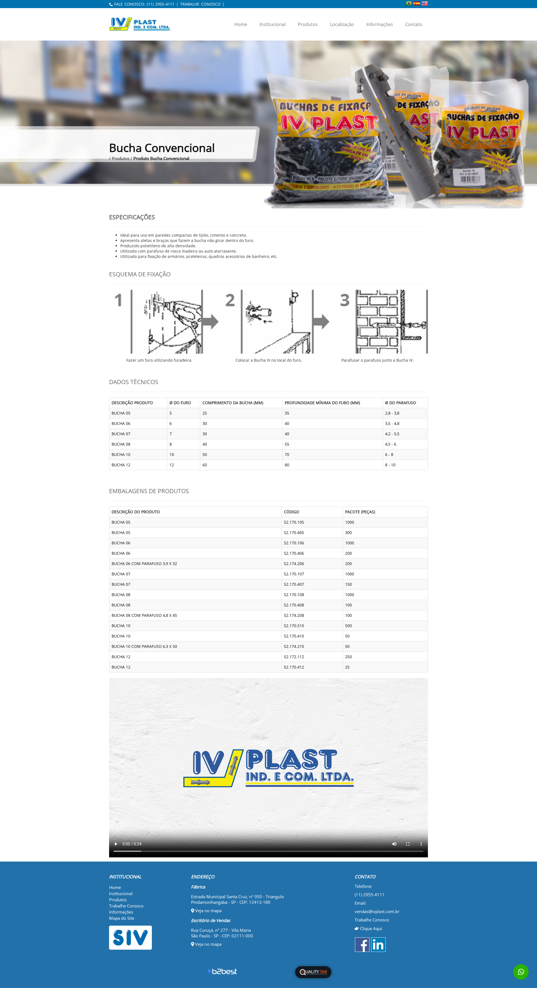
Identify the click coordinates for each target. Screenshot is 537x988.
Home (240, 24)
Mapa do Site (121, 918)
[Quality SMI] (313, 972)
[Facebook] (362, 944)
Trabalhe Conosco (126, 906)
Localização (342, 24)
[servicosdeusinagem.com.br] (146, 938)
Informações (379, 24)
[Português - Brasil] (409, 3)
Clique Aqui (370, 928)
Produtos (308, 24)
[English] (424, 3)
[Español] (416, 3)
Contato (413, 24)
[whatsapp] (521, 972)
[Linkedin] (378, 944)
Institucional (273, 24)
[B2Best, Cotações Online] (222, 972)
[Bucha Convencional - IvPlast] (144, 24)
